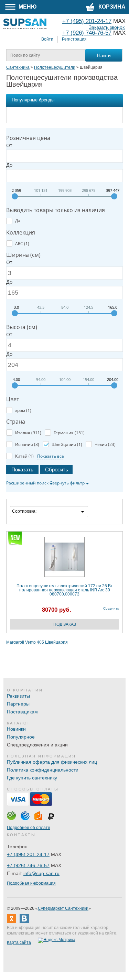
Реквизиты (18, 696)
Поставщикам (22, 711)
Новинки (16, 729)
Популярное (21, 737)
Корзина (111, 7)
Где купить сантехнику (32, 777)
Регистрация (74, 39)
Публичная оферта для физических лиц (52, 762)
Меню (27, 7)
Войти (47, 39)
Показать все (50, 456)
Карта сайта (19, 942)
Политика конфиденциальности (42, 770)
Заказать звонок (107, 27)
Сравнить (111, 608)
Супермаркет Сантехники (63, 908)
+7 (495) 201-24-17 (28, 854)
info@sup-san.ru (41, 873)
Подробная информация (31, 883)
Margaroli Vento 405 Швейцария (37, 642)
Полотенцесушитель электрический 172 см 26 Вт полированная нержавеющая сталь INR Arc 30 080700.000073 (65, 590)
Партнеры (18, 704)
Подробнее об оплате (28, 827)
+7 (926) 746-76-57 (86, 33)
